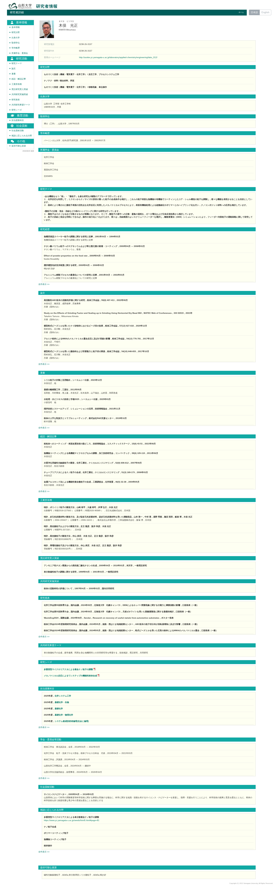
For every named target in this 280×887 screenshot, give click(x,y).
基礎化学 (59, 708)
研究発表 (16, 100)
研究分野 (16, 32)
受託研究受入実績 (20, 89)
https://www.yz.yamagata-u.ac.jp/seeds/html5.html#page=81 (71, 820)
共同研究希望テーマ (21, 105)
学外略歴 (16, 48)
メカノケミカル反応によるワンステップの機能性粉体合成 (70, 675)
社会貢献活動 (18, 130)
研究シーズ (17, 110)
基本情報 (16, 27)
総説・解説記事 (19, 79)
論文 (14, 68)
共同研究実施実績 (20, 94)
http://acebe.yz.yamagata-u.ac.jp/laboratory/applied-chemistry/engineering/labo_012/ (118, 57)
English (265, 12)
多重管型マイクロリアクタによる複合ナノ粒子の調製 (68, 669)
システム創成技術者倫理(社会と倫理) (72, 721)
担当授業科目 (18, 120)
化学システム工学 (63, 696)
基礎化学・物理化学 (64, 715)
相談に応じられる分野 (22, 136)
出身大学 (16, 38)
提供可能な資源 (19, 146)
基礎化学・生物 (62, 702)
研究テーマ (17, 63)
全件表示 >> (43, 284)
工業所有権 (17, 84)
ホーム (241, 12)
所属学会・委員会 (20, 53)
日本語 (254, 12)
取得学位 (16, 43)
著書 (14, 74)
